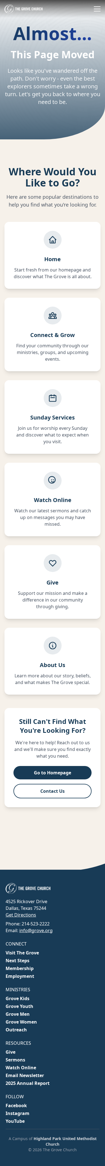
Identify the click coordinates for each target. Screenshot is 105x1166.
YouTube (15, 1121)
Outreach (16, 1030)
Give (10, 1052)
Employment (20, 976)
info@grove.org (36, 930)
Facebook (16, 1105)
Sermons (15, 1060)
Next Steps (17, 960)
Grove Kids (17, 998)
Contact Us (52, 791)
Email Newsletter (25, 1075)
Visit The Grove (22, 953)
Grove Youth (19, 1006)
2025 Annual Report (28, 1083)
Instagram (17, 1113)
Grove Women (21, 1022)
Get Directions (21, 915)
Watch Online (21, 1068)
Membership (20, 968)
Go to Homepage (52, 773)
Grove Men (18, 1014)
